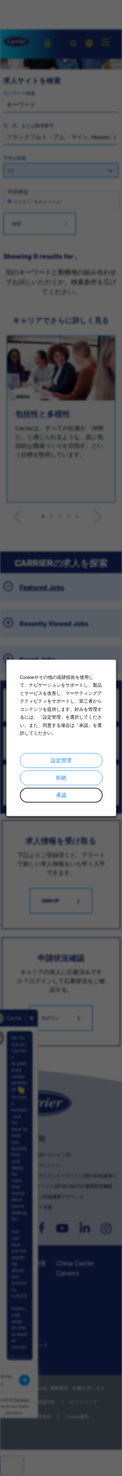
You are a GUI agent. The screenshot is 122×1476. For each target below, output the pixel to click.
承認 (61, 795)
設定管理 (61, 760)
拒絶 (61, 778)
